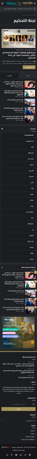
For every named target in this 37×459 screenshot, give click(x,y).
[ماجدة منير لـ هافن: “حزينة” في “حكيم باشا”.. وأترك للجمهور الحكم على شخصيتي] (30, 84)
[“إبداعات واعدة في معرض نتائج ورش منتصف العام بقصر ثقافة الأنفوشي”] (30, 93)
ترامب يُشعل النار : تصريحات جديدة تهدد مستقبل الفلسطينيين (12, 117)
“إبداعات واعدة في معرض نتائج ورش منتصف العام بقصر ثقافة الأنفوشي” (13, 92)
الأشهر (28, 76)
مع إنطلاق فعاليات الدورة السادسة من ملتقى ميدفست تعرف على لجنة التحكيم (18, 55)
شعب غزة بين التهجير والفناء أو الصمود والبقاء (13, 109)
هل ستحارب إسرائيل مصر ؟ (15, 99)
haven (32, 50)
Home (32, 433)
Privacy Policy (30, 436)
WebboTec (5, 447)
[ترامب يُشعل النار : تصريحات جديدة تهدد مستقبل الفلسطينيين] (30, 118)
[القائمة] (2, 4)
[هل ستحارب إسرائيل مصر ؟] (30, 102)
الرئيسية (32, 15)
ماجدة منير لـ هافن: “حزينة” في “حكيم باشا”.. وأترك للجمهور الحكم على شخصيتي (13, 83)
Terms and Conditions (27, 439)
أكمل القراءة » (29, 67)
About (32, 431)
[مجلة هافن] (19, 3)
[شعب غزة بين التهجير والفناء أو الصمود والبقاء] (30, 110)
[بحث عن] (35, 4)
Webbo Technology (19, 450)
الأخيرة (9, 76)
